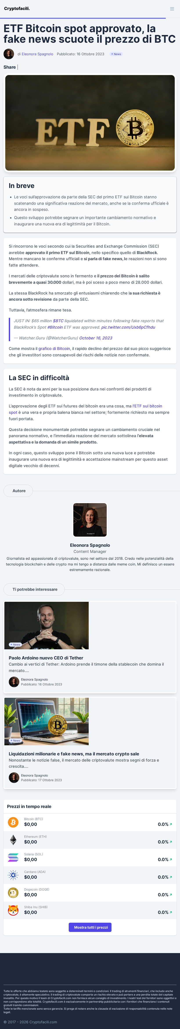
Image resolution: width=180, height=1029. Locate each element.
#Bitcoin (55, 327)
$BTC (58, 320)
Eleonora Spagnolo (34, 679)
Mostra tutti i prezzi (91, 927)
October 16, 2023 (95, 338)
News (117, 54)
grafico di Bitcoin (54, 348)
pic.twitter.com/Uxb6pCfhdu (128, 327)
